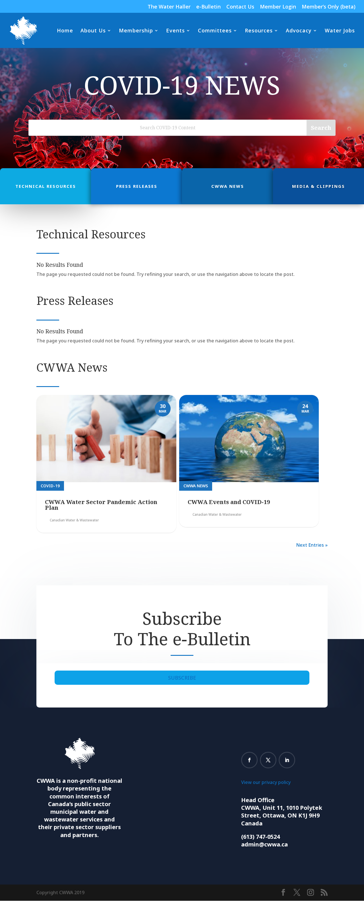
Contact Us (240, 7)
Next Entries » (312, 545)
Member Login (278, 7)
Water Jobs (340, 31)
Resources (259, 31)
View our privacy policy (266, 782)
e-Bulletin (208, 7)
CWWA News (195, 485)
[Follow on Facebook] (249, 760)
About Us (93, 31)
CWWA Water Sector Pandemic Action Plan (101, 504)
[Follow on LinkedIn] (287, 760)
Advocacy (299, 31)
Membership (136, 31)
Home (65, 31)
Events (175, 31)
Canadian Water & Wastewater (74, 520)
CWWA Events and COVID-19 (229, 502)
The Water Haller (169, 7)
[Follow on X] (268, 760)
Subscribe (182, 677)
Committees (215, 31)
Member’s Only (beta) (328, 7)
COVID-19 (50, 485)
